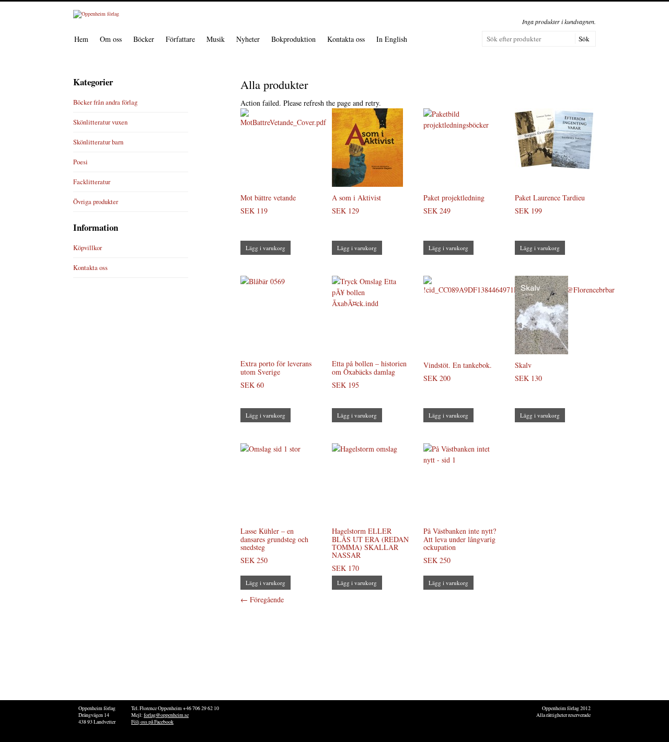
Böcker (143, 39)
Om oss (111, 39)
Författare (180, 39)
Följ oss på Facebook (152, 721)
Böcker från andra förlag (105, 102)
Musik (215, 39)
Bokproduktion (293, 39)
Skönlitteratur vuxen (100, 122)
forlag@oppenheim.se (166, 715)
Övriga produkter (95, 201)
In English (391, 39)
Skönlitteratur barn (98, 142)
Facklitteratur (91, 181)
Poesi (80, 162)
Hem (81, 39)
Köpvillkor (87, 247)
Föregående (262, 599)
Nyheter (248, 39)
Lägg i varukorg (265, 248)
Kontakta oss (346, 39)
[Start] (96, 13)
